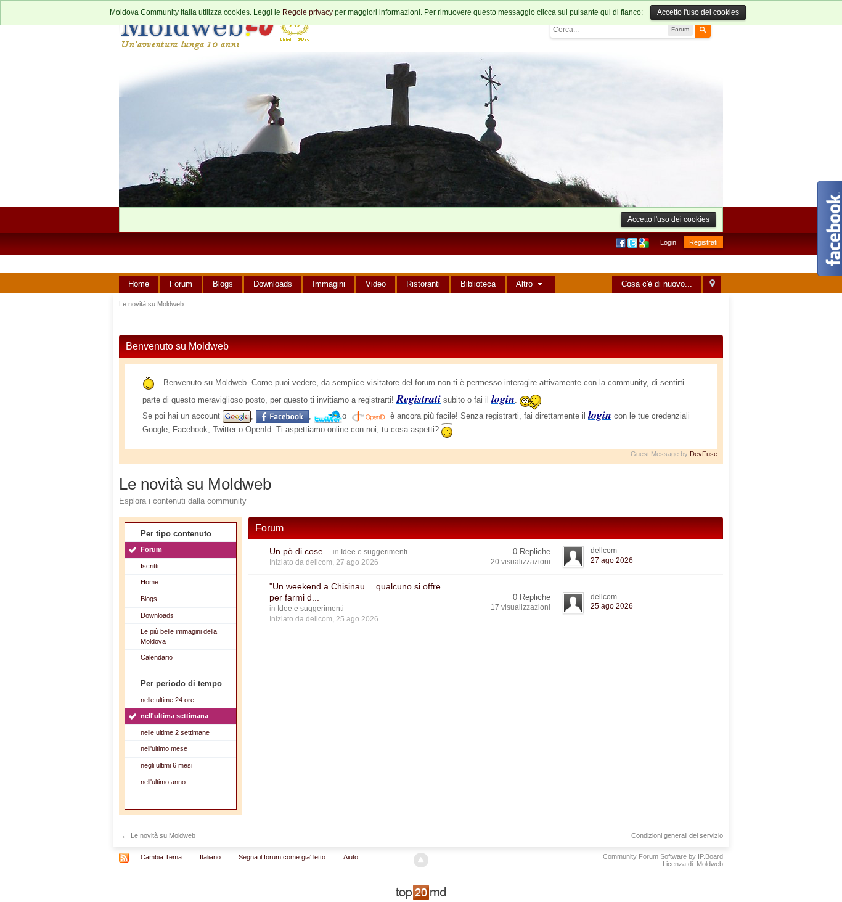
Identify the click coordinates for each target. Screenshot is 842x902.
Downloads (272, 284)
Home (138, 284)
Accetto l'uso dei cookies (698, 12)
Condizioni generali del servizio (677, 835)
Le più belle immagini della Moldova (179, 636)
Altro (525, 284)
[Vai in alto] (421, 860)
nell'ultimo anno (163, 781)
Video (376, 284)
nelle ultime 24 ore (167, 699)
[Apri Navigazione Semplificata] (712, 284)
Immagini (329, 284)
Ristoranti (423, 284)
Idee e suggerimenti (374, 551)
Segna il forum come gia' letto (282, 857)
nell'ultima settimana (174, 716)
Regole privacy (307, 12)
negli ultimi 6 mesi (166, 765)
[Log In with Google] (645, 242)
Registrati (703, 242)
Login (668, 242)
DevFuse (703, 453)
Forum (181, 284)
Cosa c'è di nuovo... (656, 284)
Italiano (210, 857)
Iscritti (149, 566)
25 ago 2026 (612, 606)
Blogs (223, 284)
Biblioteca (478, 284)
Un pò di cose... (299, 551)
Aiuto (350, 857)
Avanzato (718, 29)
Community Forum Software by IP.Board (663, 856)
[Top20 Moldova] (421, 891)
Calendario (157, 657)
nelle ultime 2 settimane (175, 732)
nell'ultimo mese (164, 748)
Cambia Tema (161, 857)
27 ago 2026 (612, 560)
